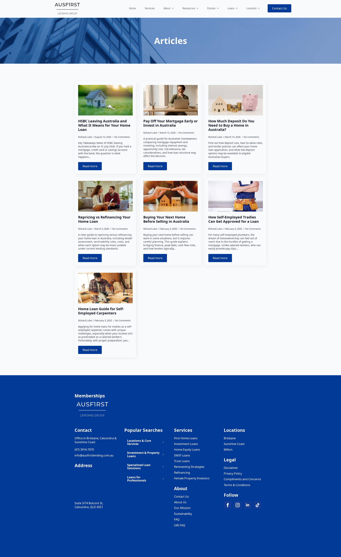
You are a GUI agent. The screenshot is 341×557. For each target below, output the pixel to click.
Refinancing (182, 473)
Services (150, 8)
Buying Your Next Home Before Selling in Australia (166, 219)
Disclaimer (231, 468)
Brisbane (230, 438)
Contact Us (181, 496)
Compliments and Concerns (242, 479)
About (167, 8)
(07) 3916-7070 (84, 449)
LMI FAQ (179, 525)
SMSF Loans (182, 455)
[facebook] (228, 505)
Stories (211, 8)
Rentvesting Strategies (189, 467)
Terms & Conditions (237, 485)
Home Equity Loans (187, 449)
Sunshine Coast (234, 444)
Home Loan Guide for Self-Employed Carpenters (101, 311)
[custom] (257, 505)
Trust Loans (182, 461)
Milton (228, 449)
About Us (180, 502)
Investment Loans (186, 444)
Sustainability (183, 514)
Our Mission (182, 508)
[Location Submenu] (259, 8)
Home (132, 8)
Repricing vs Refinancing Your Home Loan (104, 219)
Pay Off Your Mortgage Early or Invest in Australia (170, 123)
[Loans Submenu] (237, 8)
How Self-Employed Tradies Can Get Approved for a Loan (233, 219)
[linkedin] (247, 505)
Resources (189, 8)
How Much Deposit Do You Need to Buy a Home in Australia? (231, 125)
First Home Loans (185, 438)
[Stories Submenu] (218, 8)
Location (251, 8)
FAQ (177, 519)
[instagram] (238, 505)
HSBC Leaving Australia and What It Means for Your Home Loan (104, 125)
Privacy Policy (233, 473)
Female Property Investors (192, 478)
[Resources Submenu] (198, 8)
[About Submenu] (173, 8)
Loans (231, 8)
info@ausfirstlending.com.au (94, 455)
